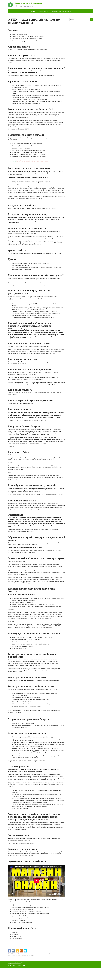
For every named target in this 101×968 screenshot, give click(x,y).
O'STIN (12, 954)
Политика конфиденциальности (61, 11)
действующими (28, 954)
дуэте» (37, 954)
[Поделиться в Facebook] (9, 950)
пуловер (15, 955)
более (16, 954)
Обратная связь (43, 11)
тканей (28, 955)
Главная (32, 11)
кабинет (50, 954)
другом (34, 954)
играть (41, 954)
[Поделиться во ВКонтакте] (13, 950)
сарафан (20, 955)
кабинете (55, 954)
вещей (22, 954)
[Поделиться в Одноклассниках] (17, 950)
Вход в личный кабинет (28, 3)
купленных (60, 954)
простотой (10, 955)
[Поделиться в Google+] (21, 950)
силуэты (24, 955)
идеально (45, 954)
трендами (32, 955)
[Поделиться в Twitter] (25, 950)
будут (19, 954)
